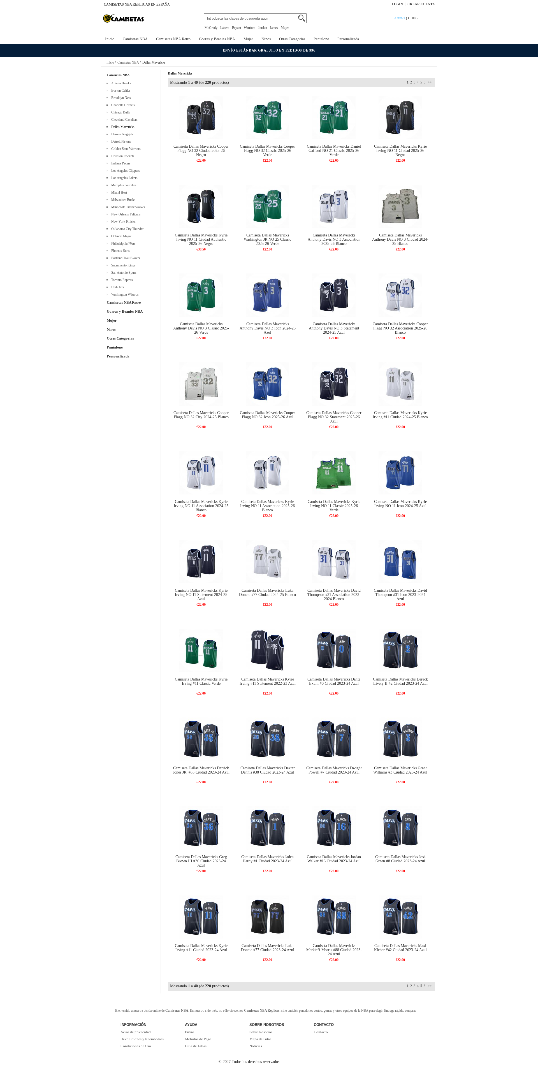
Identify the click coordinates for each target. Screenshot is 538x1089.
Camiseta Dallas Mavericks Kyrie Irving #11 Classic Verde (201, 681)
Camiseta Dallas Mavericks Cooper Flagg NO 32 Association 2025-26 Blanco (400, 328)
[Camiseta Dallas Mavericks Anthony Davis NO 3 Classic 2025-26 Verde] (201, 295)
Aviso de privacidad (135, 1032)
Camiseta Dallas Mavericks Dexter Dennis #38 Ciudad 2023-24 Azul (267, 770)
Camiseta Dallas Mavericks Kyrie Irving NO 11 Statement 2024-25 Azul (201, 594)
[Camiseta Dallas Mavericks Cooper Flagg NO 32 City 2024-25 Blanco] (201, 384)
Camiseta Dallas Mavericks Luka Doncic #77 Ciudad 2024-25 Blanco (267, 592)
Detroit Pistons (120, 141)
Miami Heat (118, 192)
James (274, 28)
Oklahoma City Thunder (126, 229)
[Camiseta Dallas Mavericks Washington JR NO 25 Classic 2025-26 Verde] (267, 206)
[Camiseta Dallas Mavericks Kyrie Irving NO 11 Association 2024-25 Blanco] (201, 472)
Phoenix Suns (120, 251)
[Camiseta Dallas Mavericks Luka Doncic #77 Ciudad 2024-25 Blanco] (267, 561)
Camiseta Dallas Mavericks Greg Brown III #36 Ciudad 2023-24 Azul (201, 861)
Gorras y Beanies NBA (217, 39)
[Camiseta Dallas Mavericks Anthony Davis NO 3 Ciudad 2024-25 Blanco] (400, 206)
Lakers (224, 28)
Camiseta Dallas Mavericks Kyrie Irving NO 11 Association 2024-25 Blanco (201, 506)
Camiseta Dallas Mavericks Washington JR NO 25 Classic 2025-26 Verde (267, 239)
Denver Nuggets (121, 134)
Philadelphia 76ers (123, 243)
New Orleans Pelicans (125, 214)
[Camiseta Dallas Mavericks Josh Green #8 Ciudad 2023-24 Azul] (400, 828)
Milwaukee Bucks (122, 200)
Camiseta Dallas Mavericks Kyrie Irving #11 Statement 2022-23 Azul (268, 681)
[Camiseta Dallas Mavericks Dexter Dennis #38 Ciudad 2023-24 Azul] (267, 739)
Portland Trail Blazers (125, 258)
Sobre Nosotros (260, 1032)
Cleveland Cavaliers (124, 120)
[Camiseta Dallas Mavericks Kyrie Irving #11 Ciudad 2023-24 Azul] (201, 916)
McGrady (211, 28)
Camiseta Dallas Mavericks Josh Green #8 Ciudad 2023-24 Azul (400, 859)
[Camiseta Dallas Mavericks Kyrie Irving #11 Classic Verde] (201, 650)
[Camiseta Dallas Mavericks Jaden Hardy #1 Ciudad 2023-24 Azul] (267, 828)
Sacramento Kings (123, 265)
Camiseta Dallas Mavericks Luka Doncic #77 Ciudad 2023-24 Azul (267, 948)
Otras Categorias (292, 39)
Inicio (109, 39)
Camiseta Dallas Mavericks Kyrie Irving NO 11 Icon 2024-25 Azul (400, 504)
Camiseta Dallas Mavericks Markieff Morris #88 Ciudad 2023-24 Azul (334, 950)
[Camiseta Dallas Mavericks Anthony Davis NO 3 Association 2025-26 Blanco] (334, 206)
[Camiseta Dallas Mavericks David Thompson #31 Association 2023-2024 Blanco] (334, 561)
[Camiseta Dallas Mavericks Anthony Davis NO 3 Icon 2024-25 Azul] (267, 295)
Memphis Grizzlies (123, 185)
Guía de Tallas (196, 1046)
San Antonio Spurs (123, 273)
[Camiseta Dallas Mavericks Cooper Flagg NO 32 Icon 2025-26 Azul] (267, 384)
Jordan (262, 28)
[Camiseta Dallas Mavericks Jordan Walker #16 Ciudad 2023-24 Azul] (334, 828)
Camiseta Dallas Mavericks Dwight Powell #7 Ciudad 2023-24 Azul (334, 770)
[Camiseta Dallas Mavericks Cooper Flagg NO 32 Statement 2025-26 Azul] (334, 384)
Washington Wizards (124, 294)
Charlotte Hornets (122, 105)
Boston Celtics (120, 90)
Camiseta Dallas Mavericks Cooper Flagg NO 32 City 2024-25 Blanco (201, 415)
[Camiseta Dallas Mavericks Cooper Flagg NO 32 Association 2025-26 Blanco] (400, 295)
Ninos (266, 39)
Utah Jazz (117, 287)
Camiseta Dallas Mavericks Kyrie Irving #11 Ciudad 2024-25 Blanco (400, 415)
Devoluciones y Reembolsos (142, 1039)
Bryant (236, 28)
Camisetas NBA (135, 39)
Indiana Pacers (120, 163)
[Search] (301, 18)
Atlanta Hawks (120, 83)
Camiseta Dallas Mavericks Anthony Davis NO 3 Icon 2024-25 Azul (268, 328)
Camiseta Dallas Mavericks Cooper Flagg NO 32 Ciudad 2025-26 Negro (201, 150)
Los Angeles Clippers (125, 171)
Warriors (249, 28)
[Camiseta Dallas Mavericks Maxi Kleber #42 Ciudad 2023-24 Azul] (400, 916)
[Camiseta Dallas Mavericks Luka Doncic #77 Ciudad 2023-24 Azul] (267, 916)
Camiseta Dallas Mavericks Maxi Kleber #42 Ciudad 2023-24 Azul (400, 948)
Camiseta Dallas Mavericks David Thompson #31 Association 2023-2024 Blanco (334, 594)
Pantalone (321, 39)
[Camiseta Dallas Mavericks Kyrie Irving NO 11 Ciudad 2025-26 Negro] (400, 117)
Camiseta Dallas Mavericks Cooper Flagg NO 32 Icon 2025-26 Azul (267, 415)
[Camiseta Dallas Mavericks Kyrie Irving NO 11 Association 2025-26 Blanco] (267, 472)
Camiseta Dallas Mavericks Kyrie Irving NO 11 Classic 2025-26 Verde (334, 506)
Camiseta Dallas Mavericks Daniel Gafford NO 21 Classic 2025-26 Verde (334, 150)
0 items (400, 18)
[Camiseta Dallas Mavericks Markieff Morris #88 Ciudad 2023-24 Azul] (334, 916)
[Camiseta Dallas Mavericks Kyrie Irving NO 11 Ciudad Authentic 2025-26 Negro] (201, 206)
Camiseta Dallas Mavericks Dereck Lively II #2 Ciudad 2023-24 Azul (400, 681)
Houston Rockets (122, 156)
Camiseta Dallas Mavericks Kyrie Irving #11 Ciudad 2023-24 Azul (201, 948)
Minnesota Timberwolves (127, 207)
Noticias (255, 1046)
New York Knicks (123, 222)
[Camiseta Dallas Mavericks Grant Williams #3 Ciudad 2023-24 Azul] (400, 739)
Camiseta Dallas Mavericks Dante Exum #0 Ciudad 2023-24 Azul (333, 681)
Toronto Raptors (121, 280)
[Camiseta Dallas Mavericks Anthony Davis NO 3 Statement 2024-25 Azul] (334, 295)
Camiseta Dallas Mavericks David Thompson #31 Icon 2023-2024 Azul (400, 594)
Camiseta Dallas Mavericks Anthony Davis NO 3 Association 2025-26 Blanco (334, 239)
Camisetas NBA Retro (173, 39)
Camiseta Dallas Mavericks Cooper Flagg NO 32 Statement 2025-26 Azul (333, 417)
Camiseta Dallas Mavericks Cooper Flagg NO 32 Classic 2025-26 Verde (267, 150)
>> (429, 82)
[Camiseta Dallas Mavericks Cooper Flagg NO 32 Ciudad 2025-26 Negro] (201, 117)
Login (397, 4)
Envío (189, 1032)
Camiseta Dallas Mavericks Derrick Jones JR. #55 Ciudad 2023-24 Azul (201, 770)
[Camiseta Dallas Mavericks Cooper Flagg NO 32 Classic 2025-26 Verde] (267, 117)
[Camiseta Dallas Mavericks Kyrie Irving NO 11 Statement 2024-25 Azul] (201, 561)
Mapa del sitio (260, 1039)
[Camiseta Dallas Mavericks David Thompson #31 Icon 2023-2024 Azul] (400, 561)
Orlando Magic (120, 236)
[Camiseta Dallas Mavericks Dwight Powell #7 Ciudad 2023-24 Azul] (334, 739)
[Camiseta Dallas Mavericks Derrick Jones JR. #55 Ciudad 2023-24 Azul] (201, 739)
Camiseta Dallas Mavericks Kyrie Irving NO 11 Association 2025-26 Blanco (267, 506)
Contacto (321, 1032)
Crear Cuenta (421, 4)
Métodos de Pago (198, 1039)
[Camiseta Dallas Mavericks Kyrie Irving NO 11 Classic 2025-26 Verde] (334, 472)
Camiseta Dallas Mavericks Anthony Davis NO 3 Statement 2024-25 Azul (334, 328)
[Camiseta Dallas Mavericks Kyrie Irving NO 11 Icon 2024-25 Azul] (400, 472)
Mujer (285, 28)
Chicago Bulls (120, 112)
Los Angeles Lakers (124, 178)
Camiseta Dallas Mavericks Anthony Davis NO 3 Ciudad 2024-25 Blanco (400, 239)
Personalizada (348, 39)
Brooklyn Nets (120, 98)
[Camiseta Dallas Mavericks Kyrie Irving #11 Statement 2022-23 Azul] (267, 650)
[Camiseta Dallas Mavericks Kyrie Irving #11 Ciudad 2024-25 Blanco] (400, 384)
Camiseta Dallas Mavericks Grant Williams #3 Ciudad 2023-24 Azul (400, 770)
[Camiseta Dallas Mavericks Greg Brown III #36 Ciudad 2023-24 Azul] (201, 828)
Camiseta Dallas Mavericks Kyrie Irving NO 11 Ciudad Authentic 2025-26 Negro (201, 239)
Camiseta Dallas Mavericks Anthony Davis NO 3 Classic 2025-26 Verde (201, 328)
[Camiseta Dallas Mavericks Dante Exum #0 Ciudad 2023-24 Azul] (334, 650)
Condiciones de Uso (135, 1046)
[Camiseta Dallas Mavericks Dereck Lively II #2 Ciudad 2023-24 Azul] (400, 650)
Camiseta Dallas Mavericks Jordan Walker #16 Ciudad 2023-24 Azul (334, 859)
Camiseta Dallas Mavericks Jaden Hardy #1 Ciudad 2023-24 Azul (267, 859)
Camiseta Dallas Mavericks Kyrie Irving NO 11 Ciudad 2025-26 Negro (400, 150)
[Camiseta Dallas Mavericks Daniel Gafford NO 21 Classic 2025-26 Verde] (334, 117)
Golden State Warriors (125, 149)
